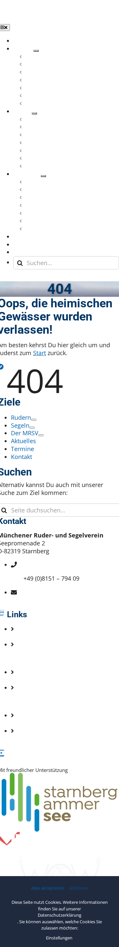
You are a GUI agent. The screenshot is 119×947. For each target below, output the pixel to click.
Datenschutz (40, 723)
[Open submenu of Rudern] (36, 51)
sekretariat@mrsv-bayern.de (62, 600)
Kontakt (34, 658)
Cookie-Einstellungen (52, 739)
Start (39, 353)
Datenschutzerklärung (59, 915)
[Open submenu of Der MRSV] (43, 176)
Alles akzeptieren (47, 888)
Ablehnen (78, 888)
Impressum (39, 701)
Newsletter (38, 680)
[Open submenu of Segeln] (34, 113)
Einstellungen (59, 938)
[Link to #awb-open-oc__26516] (7, 278)
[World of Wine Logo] (59, 859)
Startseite (36, 637)
